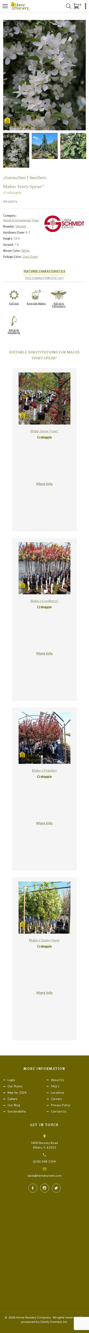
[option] (44, 75)
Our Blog (14, 1105)
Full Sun (14, 303)
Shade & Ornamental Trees (21, 220)
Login (11, 1080)
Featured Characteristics (44, 271)
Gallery (13, 1099)
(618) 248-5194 (44, 1161)
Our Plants (15, 1086)
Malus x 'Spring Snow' (44, 941)
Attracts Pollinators (58, 304)
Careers (56, 1099)
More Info (44, 484)
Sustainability (17, 1111)
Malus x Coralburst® (44, 601)
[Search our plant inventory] (68, 6)
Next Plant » (38, 177)
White (26, 250)
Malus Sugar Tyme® (44, 431)
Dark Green (30, 256)
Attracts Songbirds (14, 331)
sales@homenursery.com (44, 1175)
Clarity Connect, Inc (53, 1322)
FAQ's (55, 1086)
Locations (57, 1092)
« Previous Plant (14, 177)
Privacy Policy (60, 1105)
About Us (57, 1080)
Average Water (36, 303)
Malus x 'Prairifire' (44, 771)
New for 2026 (17, 1092)
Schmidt (21, 226)
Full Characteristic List (44, 278)
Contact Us (59, 1111)
